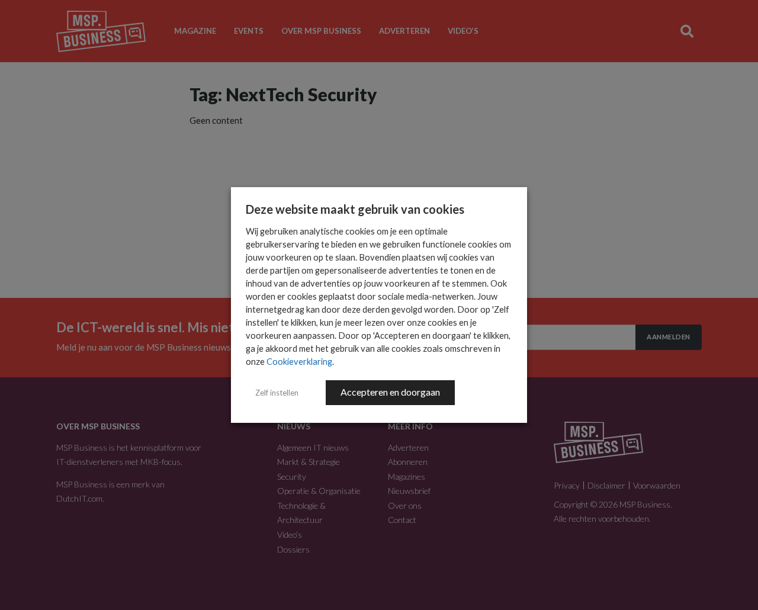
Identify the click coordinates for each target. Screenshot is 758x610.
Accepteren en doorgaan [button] (390, 391)
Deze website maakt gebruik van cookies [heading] (355, 209)
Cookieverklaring (299, 362)
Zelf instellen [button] (276, 392)
